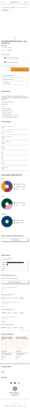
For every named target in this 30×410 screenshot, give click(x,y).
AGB (24, 405)
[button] (2, 69)
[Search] (5, 2)
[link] (15, 23)
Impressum (14, 405)
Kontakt (19, 405)
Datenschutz (7, 405)
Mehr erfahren (15, 395)
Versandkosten (9, 47)
